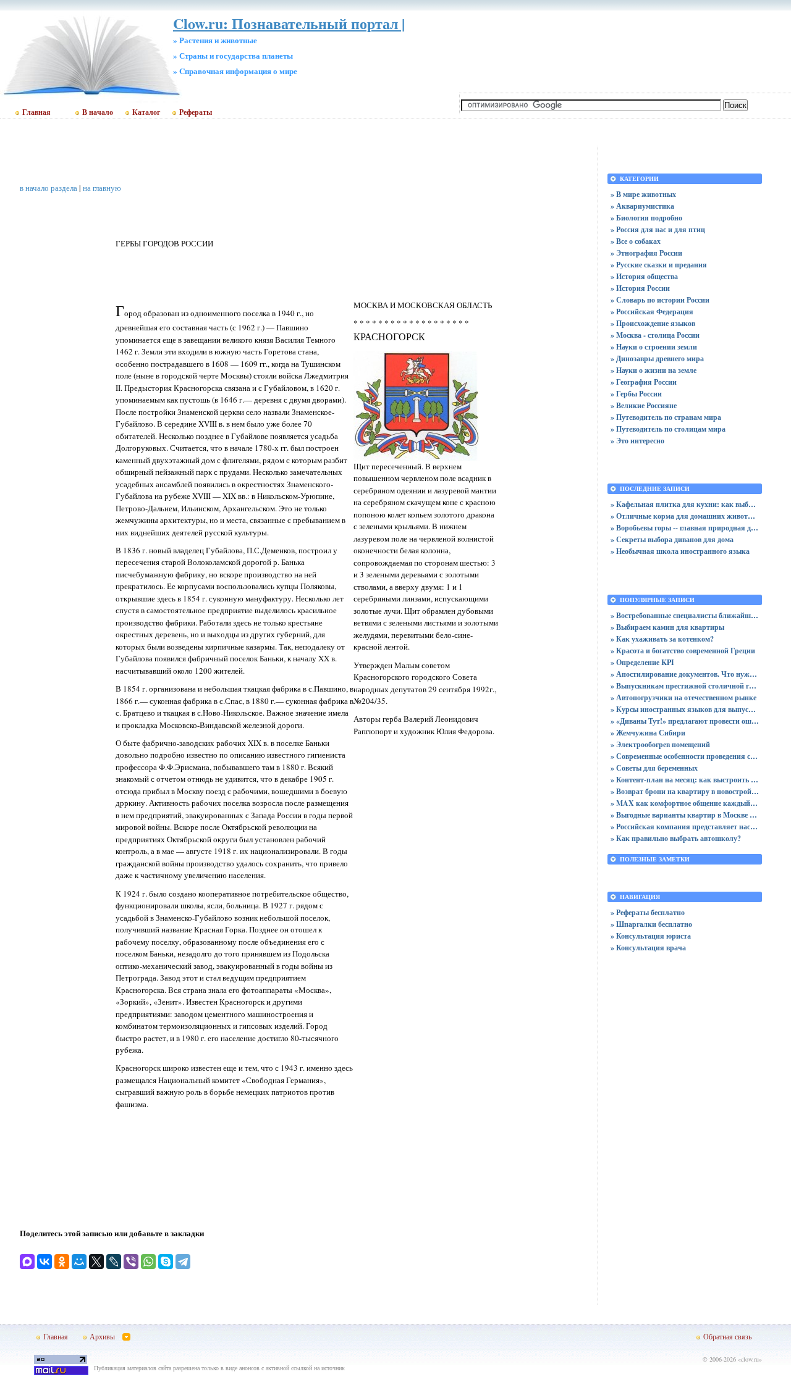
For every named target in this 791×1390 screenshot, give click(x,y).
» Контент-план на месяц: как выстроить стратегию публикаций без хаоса (685, 779)
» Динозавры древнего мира (657, 358)
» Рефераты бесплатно (648, 912)
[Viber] (131, 1261)
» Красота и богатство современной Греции (683, 650)
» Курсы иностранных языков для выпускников (685, 709)
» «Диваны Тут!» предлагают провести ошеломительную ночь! (685, 721)
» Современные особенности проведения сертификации (685, 756)
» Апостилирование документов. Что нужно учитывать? (685, 674)
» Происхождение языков (653, 323)
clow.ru (750, 1359)
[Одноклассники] (61, 1261)
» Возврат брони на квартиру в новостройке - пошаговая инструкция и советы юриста (685, 791)
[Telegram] (183, 1261)
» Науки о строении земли (654, 346)
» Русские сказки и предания (659, 264)
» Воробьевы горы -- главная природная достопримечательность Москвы (685, 527)
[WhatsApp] (148, 1261)
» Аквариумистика (642, 206)
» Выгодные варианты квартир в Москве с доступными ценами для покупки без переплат (685, 815)
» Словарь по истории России (660, 300)
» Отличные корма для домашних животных (685, 516)
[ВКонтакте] (44, 1261)
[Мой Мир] (79, 1261)
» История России (640, 288)
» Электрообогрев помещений (660, 744)
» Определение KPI (642, 662)
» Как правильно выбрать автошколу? (676, 838)
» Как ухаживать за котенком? (662, 639)
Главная (36, 112)
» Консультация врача (648, 947)
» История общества (644, 276)
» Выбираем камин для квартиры (667, 627)
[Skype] (165, 1261)
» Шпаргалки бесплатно (651, 924)
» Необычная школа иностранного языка (680, 551)
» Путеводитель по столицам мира (668, 429)
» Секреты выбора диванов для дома (672, 539)
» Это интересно (637, 440)
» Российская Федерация (652, 311)
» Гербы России (636, 393)
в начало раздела (48, 187)
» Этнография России (646, 253)
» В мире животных (643, 194)
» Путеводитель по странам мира (666, 417)
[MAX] (27, 1261)
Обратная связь (727, 1336)
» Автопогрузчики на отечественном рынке (683, 697)
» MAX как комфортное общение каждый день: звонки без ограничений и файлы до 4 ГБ (685, 803)
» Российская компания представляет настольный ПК (685, 826)
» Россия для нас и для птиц (658, 229)
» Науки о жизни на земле (653, 370)
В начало (97, 112)
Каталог (146, 112)
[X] (96, 1261)
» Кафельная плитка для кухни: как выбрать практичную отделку (685, 504)
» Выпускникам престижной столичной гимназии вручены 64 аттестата (685, 685)
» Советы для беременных (654, 768)
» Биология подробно (646, 217)
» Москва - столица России (655, 335)
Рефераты (195, 112)
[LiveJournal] (113, 1261)
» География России (644, 382)
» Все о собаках (636, 241)
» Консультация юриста (651, 936)
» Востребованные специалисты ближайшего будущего (685, 615)
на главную (102, 187)
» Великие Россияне (644, 405)
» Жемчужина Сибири (648, 732)
